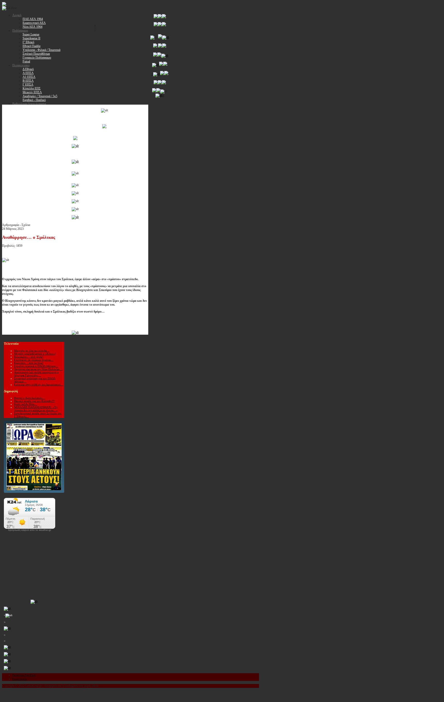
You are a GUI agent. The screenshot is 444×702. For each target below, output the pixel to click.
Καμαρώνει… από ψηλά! (28, 356)
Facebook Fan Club (23, 675)
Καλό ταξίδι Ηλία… (25, 404)
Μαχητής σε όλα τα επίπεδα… (32, 350)
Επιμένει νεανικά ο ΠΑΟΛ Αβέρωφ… (36, 366)
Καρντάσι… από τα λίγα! (28, 362)
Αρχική (16, 15)
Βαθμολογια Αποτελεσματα (29, 104)
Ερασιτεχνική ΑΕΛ (34, 23)
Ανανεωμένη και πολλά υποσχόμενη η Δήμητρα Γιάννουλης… (36, 374)
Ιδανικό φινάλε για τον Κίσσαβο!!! (34, 401)
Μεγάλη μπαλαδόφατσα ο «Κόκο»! (35, 353)
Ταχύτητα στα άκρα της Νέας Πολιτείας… (38, 369)
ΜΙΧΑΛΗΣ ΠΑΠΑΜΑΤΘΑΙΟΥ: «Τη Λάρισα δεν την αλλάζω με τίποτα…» (36, 409)
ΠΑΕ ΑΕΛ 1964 (33, 19)
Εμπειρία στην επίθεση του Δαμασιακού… (38, 384)
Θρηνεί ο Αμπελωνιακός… (29, 397)
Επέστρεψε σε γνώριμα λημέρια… (34, 359)
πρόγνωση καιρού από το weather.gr (29, 530)
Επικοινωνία (19, 678)
